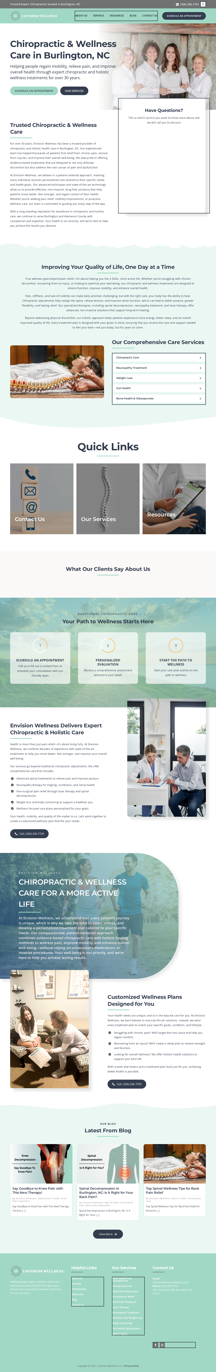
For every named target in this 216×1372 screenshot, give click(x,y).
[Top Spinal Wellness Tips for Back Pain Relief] (175, 1163)
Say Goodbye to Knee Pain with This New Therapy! (37, 1191)
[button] (159, 358)
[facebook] (203, 4)
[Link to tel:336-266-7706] (177, 4)
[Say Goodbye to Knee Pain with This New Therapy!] (41, 1163)
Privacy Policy (131, 1365)
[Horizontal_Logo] (33, 12)
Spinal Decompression (97, 1205)
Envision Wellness (26, 1198)
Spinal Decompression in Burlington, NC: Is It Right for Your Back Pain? (106, 1193)
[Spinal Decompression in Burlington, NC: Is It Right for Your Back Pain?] (108, 1163)
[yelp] (162, 1345)
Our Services (124, 1267)
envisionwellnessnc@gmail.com (171, 1282)
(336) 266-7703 (189, 4)
